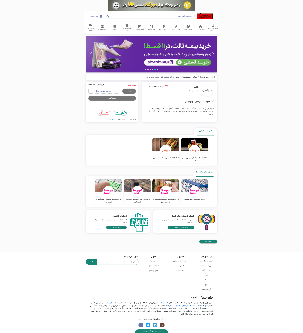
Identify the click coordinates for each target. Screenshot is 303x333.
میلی (187, 305)
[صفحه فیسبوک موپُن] (140, 325)
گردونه (205, 284)
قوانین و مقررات (153, 270)
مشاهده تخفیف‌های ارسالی (181, 227)
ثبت (91, 261)
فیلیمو (207, 305)
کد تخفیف (164, 302)
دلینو (177, 77)
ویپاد (170, 305)
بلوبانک (175, 305)
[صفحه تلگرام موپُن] (155, 325)
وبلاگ (206, 275)
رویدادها (206, 280)
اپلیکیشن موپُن (206, 265)
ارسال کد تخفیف (116, 227)
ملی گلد (182, 305)
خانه (213, 77)
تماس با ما (180, 270)
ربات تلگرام (206, 270)
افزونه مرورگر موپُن (206, 261)
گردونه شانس (206, 289)
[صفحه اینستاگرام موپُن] (162, 325)
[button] (157, 69)
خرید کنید (112, 98)
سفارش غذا (204, 77)
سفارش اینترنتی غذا (190, 77)
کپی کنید (129, 91)
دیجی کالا (110, 302)
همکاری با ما (179, 265)
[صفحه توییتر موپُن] (148, 325)
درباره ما (153, 261)
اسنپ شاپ (194, 305)
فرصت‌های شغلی (179, 261)
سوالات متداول (153, 265)
